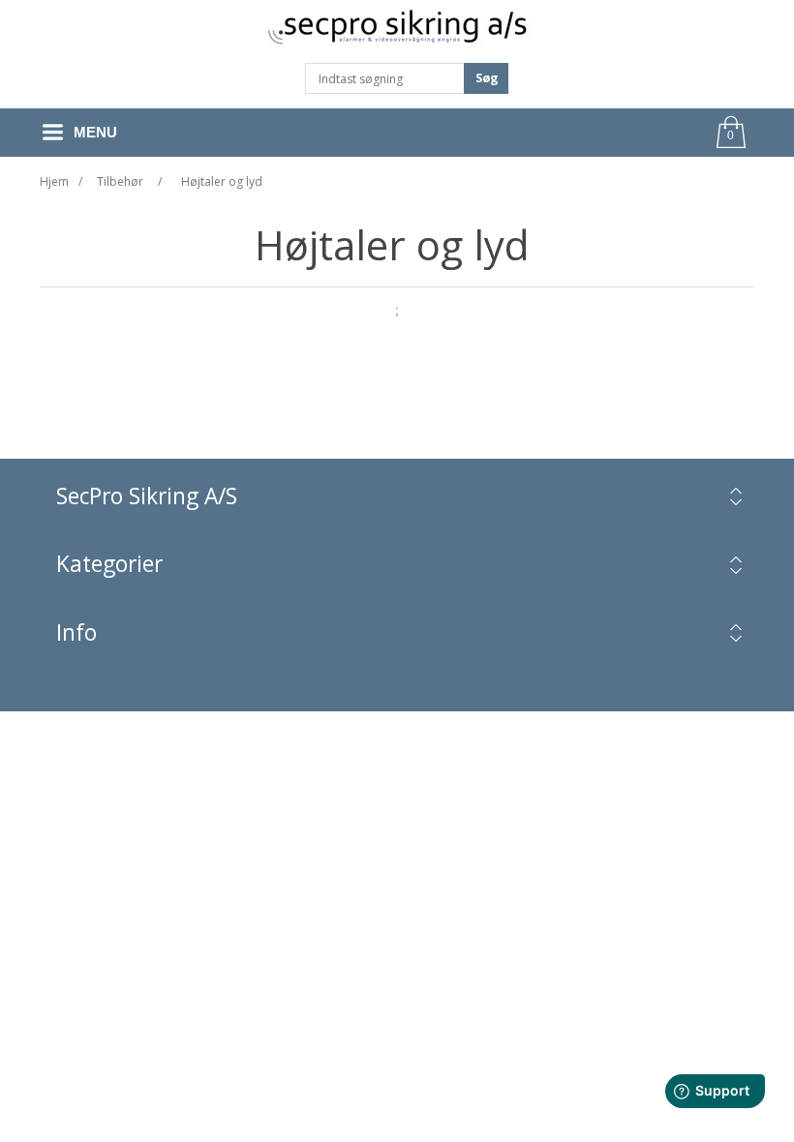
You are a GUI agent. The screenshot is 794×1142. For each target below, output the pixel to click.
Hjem (54, 181)
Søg (487, 78)
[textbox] (385, 78)
